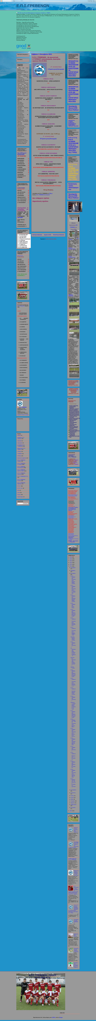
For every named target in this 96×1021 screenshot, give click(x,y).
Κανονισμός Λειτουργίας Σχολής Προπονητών (72, 524)
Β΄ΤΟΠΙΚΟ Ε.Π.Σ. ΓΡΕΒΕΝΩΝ (21, 446)
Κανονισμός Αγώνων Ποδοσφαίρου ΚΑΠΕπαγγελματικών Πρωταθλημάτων (73, 492)
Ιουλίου (72, 795)
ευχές (18, 492)
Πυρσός (19, 494)
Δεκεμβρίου (73, 567)
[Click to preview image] (33, 12)
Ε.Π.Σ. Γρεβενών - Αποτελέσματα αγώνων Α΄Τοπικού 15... (73, 682)
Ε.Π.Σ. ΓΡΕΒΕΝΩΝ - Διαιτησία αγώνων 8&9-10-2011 (73, 741)
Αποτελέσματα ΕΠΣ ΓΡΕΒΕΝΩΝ (76, 921)
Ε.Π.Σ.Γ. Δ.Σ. (20, 488)
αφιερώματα (19, 442)
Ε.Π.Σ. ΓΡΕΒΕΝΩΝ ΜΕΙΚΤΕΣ (21, 483)
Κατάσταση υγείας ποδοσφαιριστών (73, 186)
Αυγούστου (73, 792)
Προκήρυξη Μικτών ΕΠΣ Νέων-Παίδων (73, 108)
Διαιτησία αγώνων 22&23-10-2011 (73, 638)
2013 (71, 562)
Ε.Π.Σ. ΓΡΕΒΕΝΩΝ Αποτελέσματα (43, 194)
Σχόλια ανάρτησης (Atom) (51, 238)
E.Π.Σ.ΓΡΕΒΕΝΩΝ (32, 5)
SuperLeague (20, 496)
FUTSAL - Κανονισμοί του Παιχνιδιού (73, 541)
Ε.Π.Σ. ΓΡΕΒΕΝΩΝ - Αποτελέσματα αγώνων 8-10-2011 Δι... (73, 732)
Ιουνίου (72, 797)
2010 (71, 810)
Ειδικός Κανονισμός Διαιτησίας (72, 519)
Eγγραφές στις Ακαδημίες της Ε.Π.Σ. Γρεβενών (76, 965)
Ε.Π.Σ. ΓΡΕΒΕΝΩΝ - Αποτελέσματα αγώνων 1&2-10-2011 (73, 773)
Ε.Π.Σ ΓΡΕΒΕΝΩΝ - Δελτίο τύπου (73, 605)
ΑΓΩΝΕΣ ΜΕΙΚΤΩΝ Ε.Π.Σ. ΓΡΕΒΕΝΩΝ (72, 859)
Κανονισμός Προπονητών (71, 521)
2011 (71, 566)
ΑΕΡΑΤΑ (19, 435)
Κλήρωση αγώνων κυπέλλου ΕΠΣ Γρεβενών (76, 829)
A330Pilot (54, 1017)
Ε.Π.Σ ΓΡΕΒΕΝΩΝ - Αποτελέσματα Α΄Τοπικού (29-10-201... (73, 589)
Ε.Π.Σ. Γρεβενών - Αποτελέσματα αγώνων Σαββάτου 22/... (73, 631)
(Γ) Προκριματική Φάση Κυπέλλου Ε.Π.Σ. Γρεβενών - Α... (73, 652)
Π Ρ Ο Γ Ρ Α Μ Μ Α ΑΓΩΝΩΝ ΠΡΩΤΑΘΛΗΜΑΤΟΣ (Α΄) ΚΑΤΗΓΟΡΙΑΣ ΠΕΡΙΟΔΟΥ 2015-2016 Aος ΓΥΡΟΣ (73, 145)
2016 (71, 557)
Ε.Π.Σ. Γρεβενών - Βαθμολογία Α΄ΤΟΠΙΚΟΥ (73, 756)
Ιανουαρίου (73, 807)
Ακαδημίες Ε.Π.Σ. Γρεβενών (20, 438)
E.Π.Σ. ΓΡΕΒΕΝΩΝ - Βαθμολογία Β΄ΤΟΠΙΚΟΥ (73, 764)
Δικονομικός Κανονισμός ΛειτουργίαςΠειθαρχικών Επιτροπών (71, 530)
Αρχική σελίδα (47, 234)
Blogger (60, 1017)
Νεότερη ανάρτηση (37, 234)
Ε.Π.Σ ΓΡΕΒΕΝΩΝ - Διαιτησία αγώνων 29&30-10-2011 (73, 598)
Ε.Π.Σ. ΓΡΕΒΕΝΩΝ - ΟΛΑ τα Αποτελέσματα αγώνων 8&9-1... (73, 723)
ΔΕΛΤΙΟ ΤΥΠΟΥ (73, 667)
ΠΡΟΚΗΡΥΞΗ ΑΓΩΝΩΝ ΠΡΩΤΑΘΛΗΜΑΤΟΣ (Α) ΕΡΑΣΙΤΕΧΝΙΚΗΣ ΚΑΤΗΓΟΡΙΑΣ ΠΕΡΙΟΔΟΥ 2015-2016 (73, 68)
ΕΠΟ (18, 490)
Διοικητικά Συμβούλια (21, 458)
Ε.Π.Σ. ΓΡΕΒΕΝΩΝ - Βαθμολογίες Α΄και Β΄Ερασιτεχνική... (73, 613)
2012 (71, 564)
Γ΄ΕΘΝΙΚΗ (19, 453)
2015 (71, 558)
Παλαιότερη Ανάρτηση (58, 234)
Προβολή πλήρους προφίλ (22, 414)
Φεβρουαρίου (73, 804)
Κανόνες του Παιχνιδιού (71, 512)
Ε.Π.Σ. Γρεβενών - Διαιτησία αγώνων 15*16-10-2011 (73, 691)
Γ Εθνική (19, 451)
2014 (71, 560)
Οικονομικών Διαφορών (73, 535)
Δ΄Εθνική (19, 455)
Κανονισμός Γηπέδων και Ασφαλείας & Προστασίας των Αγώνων (73, 509)
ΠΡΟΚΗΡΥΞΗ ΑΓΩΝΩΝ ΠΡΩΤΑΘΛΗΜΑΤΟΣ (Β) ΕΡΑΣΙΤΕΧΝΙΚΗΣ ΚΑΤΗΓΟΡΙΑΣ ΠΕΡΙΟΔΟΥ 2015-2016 (73, 94)
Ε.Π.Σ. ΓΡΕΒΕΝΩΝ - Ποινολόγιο (73, 644)
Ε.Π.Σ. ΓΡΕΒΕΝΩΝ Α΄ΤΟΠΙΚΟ (21, 464)
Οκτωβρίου (73, 573)
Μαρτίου (73, 802)
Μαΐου (72, 799)
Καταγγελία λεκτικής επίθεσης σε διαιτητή (76, 950)
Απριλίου (73, 800)
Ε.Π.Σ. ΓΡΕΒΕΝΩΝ (23, 407)
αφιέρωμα (19, 440)
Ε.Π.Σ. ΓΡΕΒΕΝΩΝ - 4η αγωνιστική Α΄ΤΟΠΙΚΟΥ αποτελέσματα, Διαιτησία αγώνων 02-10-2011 (46, 59)
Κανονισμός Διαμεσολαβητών (72, 527)
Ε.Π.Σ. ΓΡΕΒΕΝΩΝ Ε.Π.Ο (22, 476)
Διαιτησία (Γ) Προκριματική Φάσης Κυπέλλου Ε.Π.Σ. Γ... (73, 661)
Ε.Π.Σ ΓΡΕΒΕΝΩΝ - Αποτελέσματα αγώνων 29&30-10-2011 (73, 579)
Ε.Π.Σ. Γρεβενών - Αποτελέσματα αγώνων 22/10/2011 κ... (73, 621)
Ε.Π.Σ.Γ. (19, 486)
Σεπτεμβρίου (73, 789)
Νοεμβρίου (73, 570)
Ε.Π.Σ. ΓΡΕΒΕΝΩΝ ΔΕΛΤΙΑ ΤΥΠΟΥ (21, 470)
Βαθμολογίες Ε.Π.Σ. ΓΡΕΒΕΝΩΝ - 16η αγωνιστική (76, 873)
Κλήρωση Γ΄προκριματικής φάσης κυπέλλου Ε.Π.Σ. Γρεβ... (73, 705)
